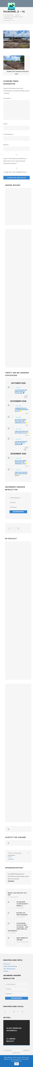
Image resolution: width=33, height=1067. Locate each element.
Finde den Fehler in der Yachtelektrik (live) (21, 474)
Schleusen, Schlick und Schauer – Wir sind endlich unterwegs (18, 927)
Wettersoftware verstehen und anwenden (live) (20, 421)
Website (6, 144)
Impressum (6, 964)
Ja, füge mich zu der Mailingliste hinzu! (15, 172)
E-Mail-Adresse (8, 134)
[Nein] (31, 1061)
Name (5, 124)
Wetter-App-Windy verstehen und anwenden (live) (20, 462)
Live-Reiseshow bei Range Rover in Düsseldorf (21, 391)
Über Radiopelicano (9, 968)
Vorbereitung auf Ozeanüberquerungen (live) (21, 410)
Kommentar (7, 98)
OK (16, 1064)
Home (17, 15)
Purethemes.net (17, 1050)
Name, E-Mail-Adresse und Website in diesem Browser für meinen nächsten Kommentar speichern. (14, 161)
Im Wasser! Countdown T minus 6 (22, 904)
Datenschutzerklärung (10, 966)
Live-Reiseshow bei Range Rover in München (21, 443)
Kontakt (5, 971)
